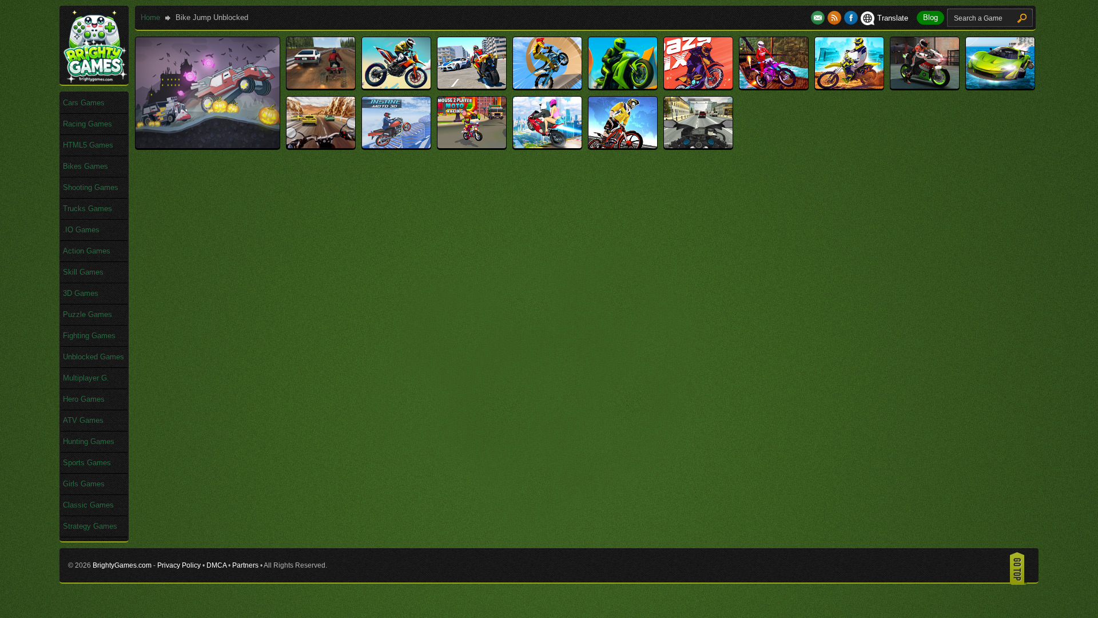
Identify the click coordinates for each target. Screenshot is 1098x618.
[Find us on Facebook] (851, 18)
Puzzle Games (87, 314)
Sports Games (87, 462)
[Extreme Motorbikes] (924, 86)
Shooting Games (90, 187)
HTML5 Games (88, 145)
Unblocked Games (93, 356)
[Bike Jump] (396, 86)
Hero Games (84, 399)
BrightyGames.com (122, 565)
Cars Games (84, 102)
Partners (245, 565)
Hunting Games (88, 441)
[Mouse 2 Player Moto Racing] (471, 145)
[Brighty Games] (94, 80)
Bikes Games (85, 166)
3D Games (80, 293)
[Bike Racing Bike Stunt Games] (471, 86)
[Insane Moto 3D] (396, 145)
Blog (930, 17)
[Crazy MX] (698, 86)
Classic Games (88, 505)
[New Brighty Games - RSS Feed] (836, 18)
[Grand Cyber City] (1000, 86)
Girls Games (84, 484)
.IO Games (81, 229)
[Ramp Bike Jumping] (547, 145)
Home (150, 17)
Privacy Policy (179, 565)
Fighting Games (89, 335)
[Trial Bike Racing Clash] (622, 145)
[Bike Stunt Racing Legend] (547, 86)
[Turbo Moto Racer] (698, 145)
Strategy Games (90, 526)
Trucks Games (87, 208)
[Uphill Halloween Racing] (208, 145)
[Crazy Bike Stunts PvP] (622, 86)
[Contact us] (819, 18)
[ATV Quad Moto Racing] (321, 86)
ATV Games (83, 420)
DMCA (216, 565)
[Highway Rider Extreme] (321, 145)
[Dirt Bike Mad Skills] (773, 86)
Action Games (86, 251)
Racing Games (87, 124)
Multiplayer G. (86, 378)
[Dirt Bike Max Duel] (849, 86)
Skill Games (83, 272)
